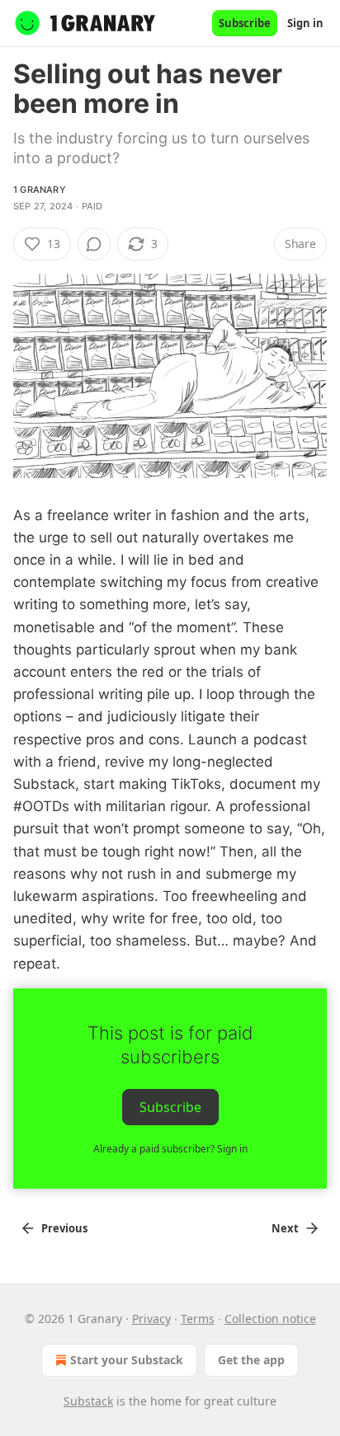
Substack (88, 1401)
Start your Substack (126, 1360)
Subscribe (245, 23)
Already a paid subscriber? (170, 1149)
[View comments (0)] (94, 244)
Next (285, 1228)
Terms (198, 1318)
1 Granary (39, 189)
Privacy (151, 1318)
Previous (64, 1228)
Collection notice (270, 1318)
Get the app (251, 1360)
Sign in (305, 23)
